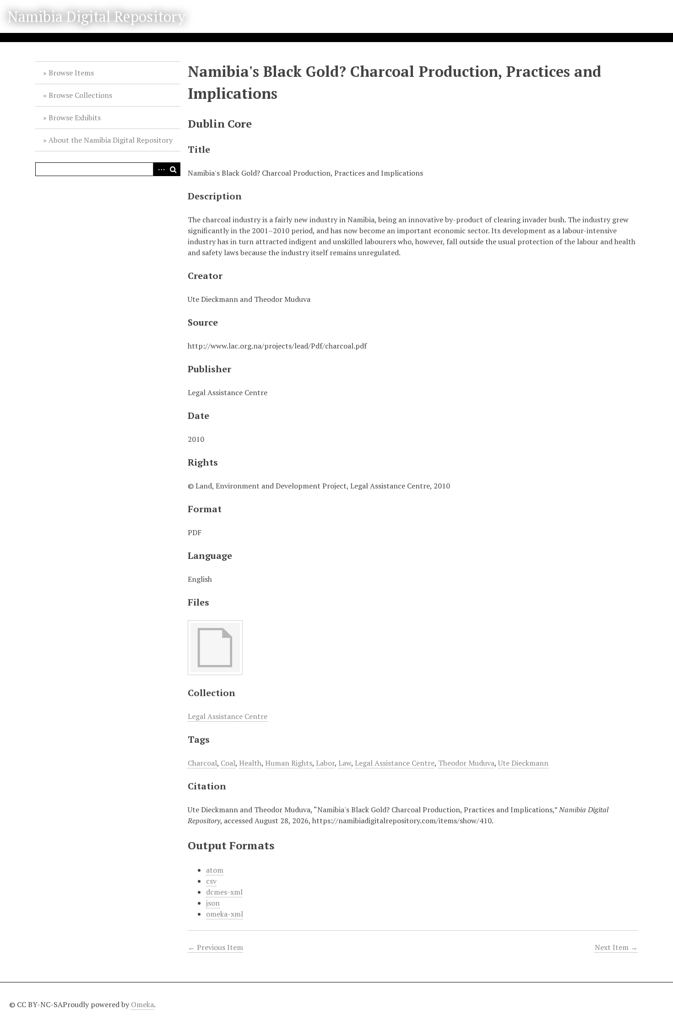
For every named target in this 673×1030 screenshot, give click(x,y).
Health (250, 763)
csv (211, 881)
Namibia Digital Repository (96, 16)
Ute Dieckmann (523, 763)
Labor (325, 763)
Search (173, 169)
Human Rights (288, 763)
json (213, 903)
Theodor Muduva (466, 763)
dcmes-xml (224, 892)
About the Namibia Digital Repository (111, 140)
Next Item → (616, 947)
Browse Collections (80, 95)
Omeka (142, 1004)
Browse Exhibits (75, 118)
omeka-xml (224, 914)
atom (214, 870)
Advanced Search (160, 169)
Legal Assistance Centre (227, 716)
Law (344, 763)
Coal (228, 763)
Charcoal (202, 763)
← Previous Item (215, 947)
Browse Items (71, 73)
